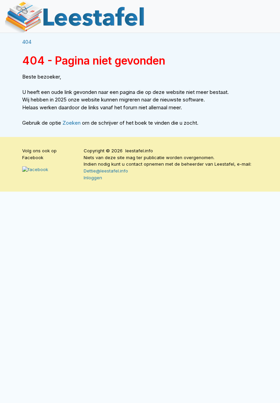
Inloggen (93, 177)
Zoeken (72, 123)
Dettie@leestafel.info (106, 170)
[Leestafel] (75, 16)
